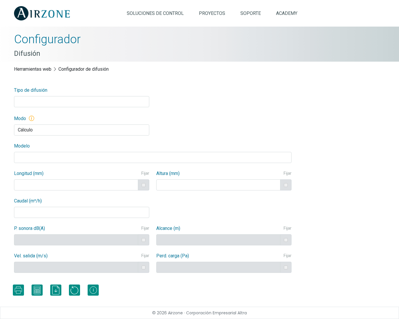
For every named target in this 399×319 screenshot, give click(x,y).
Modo (20, 118)
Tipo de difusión (30, 90)
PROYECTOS (212, 13)
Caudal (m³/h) (28, 201)
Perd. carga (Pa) (172, 256)
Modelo (22, 146)
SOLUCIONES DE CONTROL (155, 13)
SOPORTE (250, 13)
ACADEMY (286, 13)
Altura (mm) (168, 173)
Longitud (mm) (29, 173)
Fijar (145, 173)
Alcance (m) (168, 228)
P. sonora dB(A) (29, 228)
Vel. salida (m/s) (31, 256)
